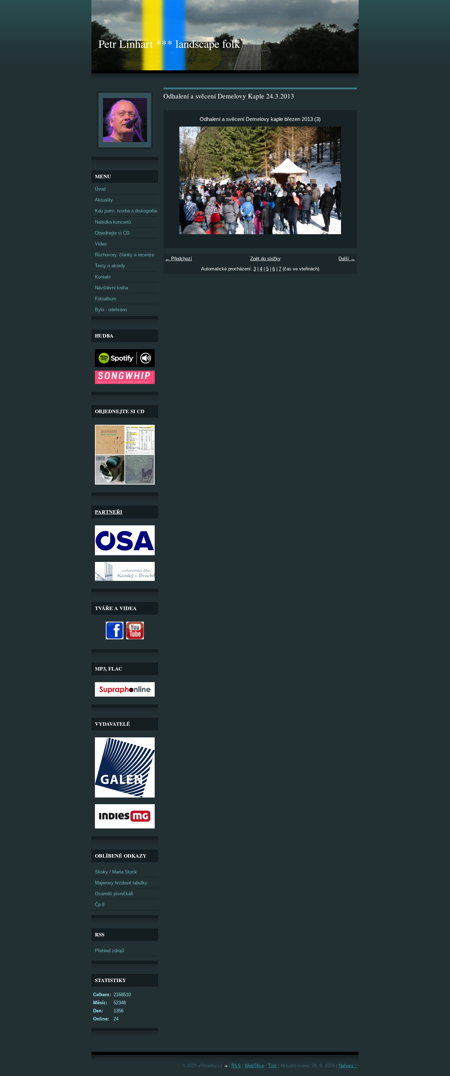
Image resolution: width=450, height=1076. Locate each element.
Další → (347, 258)
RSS (236, 1065)
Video (101, 243)
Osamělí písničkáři (114, 893)
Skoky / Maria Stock (116, 872)
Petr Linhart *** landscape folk (169, 43)
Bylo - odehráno (111, 309)
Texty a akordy (110, 265)
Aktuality (104, 200)
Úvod (100, 189)
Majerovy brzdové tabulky (121, 882)
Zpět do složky (265, 258)
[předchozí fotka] (175, 180)
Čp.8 (99, 904)
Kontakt (103, 277)
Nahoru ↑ (348, 1065)
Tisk (272, 1065)
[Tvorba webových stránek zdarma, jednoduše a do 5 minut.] (226, 1066)
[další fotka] (345, 180)
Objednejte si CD (112, 233)
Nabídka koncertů (113, 222)
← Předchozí (178, 258)
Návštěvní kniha (111, 287)
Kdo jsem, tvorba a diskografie (126, 210)
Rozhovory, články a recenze (124, 254)
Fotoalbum (105, 298)
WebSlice (254, 1065)
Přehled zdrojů (109, 950)
